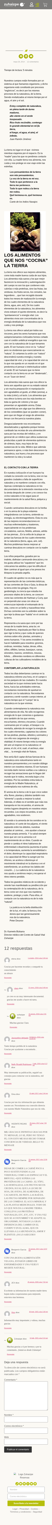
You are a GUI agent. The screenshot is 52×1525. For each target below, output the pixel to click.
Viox (13, 1312)
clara (16, 988)
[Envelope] (20, 1483)
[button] (21, 56)
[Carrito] (45, 4)
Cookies (34, 1509)
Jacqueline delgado (19, 1038)
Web (6, 1437)
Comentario (10, 1380)
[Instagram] (28, 1483)
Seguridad (37, 1512)
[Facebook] (24, 1483)
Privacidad (24, 1509)
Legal (14, 1509)
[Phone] (17, 1483)
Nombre (8, 1415)
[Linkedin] (35, 1483)
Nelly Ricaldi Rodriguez (21, 1064)
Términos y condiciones (20, 1512)
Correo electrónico (14, 1426)
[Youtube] (31, 1483)
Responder (8, 977)
